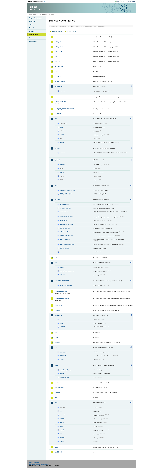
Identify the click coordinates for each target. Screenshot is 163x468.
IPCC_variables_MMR (66, 194)
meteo (61, 426)
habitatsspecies (64, 248)
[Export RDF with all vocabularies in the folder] (131, 86)
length (62, 422)
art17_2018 (59, 61)
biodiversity (59, 66)
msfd (56, 365)
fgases (57, 148)
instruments (63, 252)
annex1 (62, 267)
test (56, 397)
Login (118, 1)
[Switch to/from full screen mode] (124, 1)
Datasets (32, 21)
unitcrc (62, 142)
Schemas (32, 31)
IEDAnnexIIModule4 (62, 298)
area (61, 411)
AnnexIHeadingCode (66, 285)
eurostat (58, 114)
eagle (61, 323)
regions (62, 373)
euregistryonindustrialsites (64, 109)
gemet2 (57, 160)
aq (56, 37)
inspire (57, 310)
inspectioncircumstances (67, 271)
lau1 (56, 332)
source (62, 172)
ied (56, 262)
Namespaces (33, 41)
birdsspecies (63, 220)
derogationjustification (66, 224)
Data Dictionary (43, 14)
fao (56, 118)
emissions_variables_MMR (67, 190)
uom (56, 402)
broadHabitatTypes (65, 370)
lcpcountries (63, 352)
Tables (31, 24)
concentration (64, 415)
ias (56, 257)
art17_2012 (59, 56)
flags (61, 127)
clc (61, 320)
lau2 (56, 337)
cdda (56, 71)
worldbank (58, 452)
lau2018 (57, 342)
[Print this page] (122, 1)
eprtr (56, 97)
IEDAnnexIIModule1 (62, 281)
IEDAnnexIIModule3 (62, 291)
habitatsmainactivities (66, 235)
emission (62, 418)
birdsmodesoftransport (66, 216)
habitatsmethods (65, 239)
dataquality (59, 86)
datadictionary (60, 81)
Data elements (33, 28)
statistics (62, 430)
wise (56, 447)
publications (59, 388)
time (61, 433)
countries (62, 153)
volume (62, 441)
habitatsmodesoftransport (67, 244)
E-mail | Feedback (34, 462)
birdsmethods (64, 212)
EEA (37, 1)
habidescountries (65, 228)
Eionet (36, 14)
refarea (62, 134)
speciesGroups (64, 377)
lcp (56, 347)
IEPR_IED (58, 305)
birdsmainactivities (65, 208)
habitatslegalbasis (65, 232)
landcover (58, 315)
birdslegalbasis (64, 204)
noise (57, 383)
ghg (56, 186)
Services (31, 38)
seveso (57, 393)
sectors (62, 359)
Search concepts (71, 31)
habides (57, 199)
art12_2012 (59, 42)
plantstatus (63, 355)
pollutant (62, 274)
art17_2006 (59, 52)
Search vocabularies (57, 31)
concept (62, 164)
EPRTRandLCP (60, 102)
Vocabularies (33, 34)
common (58, 76)
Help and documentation (36, 18)
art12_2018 (59, 47)
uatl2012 (62, 327)
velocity (62, 437)
